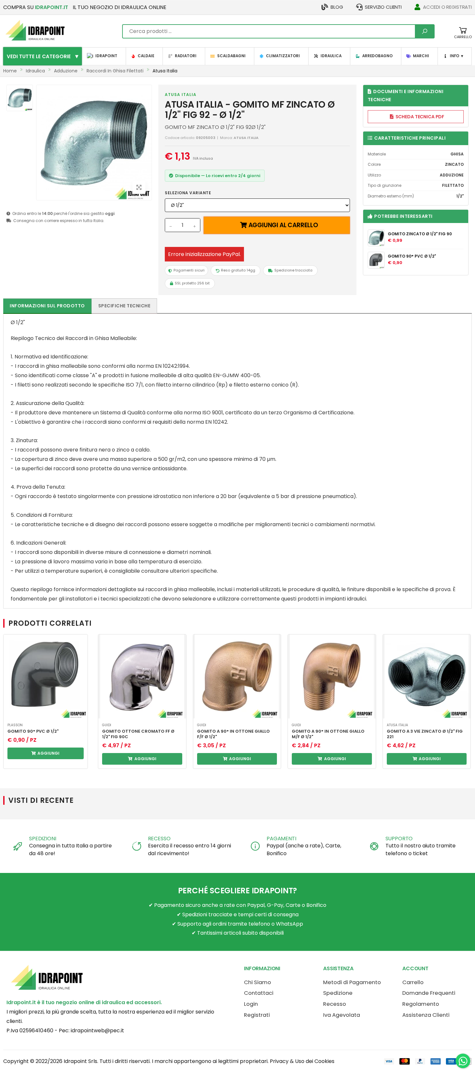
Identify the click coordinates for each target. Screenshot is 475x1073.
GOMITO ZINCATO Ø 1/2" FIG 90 (420, 234)
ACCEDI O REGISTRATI (447, 7)
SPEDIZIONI (42, 838)
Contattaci (258, 993)
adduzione (66, 71)
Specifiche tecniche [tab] (124, 306)
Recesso (334, 1004)
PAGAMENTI (281, 838)
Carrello (413, 982)
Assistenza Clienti (425, 1015)
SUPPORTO (399, 838)
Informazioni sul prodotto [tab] (47, 306)
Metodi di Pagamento (352, 982)
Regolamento (420, 1004)
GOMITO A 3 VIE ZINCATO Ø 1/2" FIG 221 (425, 734)
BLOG (337, 7)
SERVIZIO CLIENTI (383, 7)
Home (10, 71)
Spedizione (338, 993)
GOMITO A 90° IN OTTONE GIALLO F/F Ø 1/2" (233, 734)
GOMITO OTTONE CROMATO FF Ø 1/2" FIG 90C (138, 734)
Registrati (257, 1015)
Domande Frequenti (428, 993)
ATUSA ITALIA (180, 94)
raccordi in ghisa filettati (115, 71)
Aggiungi (48, 753)
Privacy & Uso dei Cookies (302, 1061)
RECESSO (159, 838)
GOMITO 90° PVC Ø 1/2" (412, 256)
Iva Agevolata (341, 1015)
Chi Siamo (257, 982)
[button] (463, 36)
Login (251, 1004)
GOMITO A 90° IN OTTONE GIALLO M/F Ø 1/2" (328, 734)
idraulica (35, 71)
